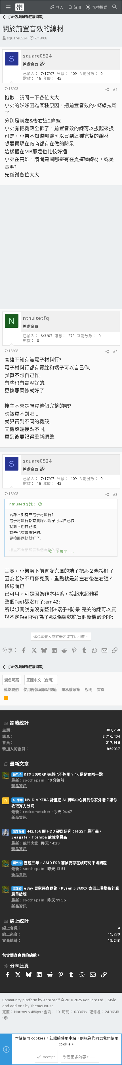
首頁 (100, 689)
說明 (88, 689)
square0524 (17, 38)
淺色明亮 (11, 679)
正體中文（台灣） (41, 679)
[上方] (109, 689)
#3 (115, 494)
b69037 (113, 748)
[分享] (107, 89)
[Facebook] (4, 1025)
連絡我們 (11, 689)
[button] (8, 7)
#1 (115, 89)
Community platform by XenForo (53, 999)
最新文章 (19, 764)
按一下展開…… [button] (61, 551)
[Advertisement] (61, 247)
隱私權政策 (71, 689)
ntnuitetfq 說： (23, 504)
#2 (115, 351)
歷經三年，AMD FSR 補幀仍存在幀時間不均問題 (60, 862)
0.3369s (80, 1011)
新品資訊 (19, 785)
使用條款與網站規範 (40, 689)
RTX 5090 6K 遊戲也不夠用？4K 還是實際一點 (58, 774)
